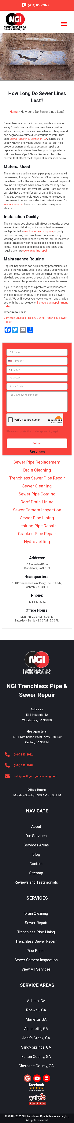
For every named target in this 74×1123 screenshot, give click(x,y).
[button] (27, 1078)
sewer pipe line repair (35, 250)
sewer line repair (14, 204)
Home (14, 112)
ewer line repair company (38, 231)
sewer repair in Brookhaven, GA (28, 138)
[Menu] (64, 24)
